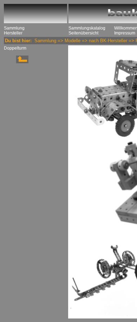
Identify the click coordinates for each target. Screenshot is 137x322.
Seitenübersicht (83, 33)
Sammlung (14, 28)
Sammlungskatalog (86, 28)
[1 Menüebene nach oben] (16, 61)
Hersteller (13, 33)
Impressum (124, 33)
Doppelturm (15, 48)
